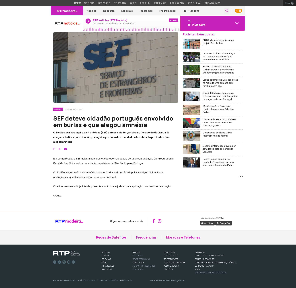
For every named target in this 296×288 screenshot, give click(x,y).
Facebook (55, 262)
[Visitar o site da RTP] (77, 3)
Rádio (133, 3)
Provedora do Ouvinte (174, 262)
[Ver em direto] (67, 23)
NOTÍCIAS (106, 252)
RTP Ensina (194, 3)
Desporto (104, 3)
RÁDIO (104, 262)
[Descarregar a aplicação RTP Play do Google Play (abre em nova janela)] (223, 223)
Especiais (127, 10)
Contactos (138, 269)
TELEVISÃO (106, 259)
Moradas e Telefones (183, 237)
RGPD (197, 269)
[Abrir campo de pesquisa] (226, 11)
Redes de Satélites (111, 237)
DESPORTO (106, 255)
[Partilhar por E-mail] (65, 149)
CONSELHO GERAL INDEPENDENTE (209, 255)
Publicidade (126, 280)
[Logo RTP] (66, 253)
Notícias (89, 3)
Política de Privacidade (64, 280)
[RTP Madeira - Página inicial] (67, 10)
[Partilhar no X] (59, 149)
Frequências (146, 237)
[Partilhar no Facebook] (54, 149)
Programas (146, 10)
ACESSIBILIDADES (171, 266)
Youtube (68, 262)
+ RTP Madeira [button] (190, 10)
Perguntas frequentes (144, 266)
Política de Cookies (87, 280)
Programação (167, 10)
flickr (73, 262)
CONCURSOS (138, 262)
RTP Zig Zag (177, 3)
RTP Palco (160, 3)
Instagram (64, 262)
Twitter (59, 262)
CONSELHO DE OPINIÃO (204, 259)
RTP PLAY (136, 252)
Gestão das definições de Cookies (210, 272)
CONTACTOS (169, 252)
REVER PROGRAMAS (141, 259)
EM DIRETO (137, 255)
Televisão (120, 3)
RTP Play (145, 3)
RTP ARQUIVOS (108, 266)
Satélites (168, 269)
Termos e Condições (108, 280)
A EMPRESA (200, 252)
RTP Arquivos (212, 3)
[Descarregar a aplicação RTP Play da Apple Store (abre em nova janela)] (207, 223)
